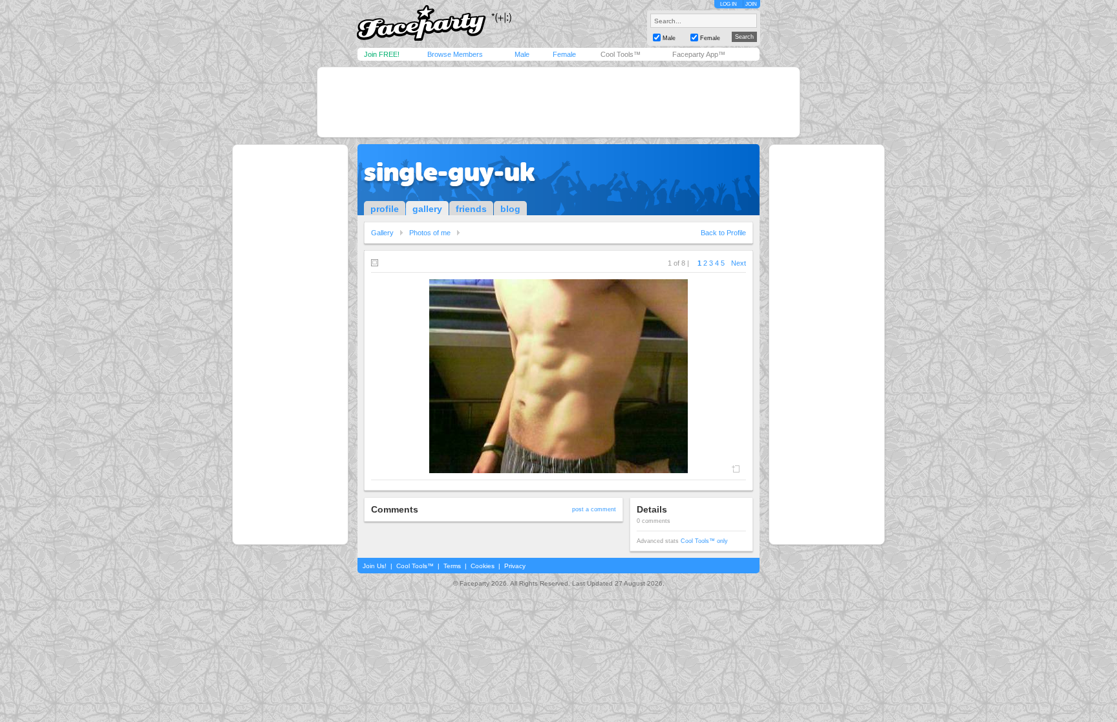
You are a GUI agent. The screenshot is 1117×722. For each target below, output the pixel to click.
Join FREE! (381, 54)
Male (522, 54)
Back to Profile (723, 233)
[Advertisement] (558, 102)
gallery (427, 209)
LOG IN (728, 4)
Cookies (483, 565)
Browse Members (455, 54)
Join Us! (375, 565)
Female (564, 54)
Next (738, 263)
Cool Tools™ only (704, 541)
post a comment (594, 509)
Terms (452, 565)
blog (510, 209)
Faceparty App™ (698, 54)
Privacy (515, 565)
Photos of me (430, 233)
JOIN (751, 4)
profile (384, 209)
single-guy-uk (449, 172)
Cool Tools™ (621, 54)
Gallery (382, 233)
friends (471, 209)
